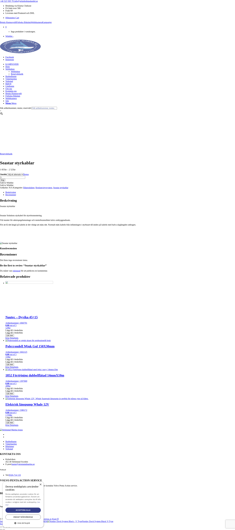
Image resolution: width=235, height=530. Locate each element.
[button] (6, 183)
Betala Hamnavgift (8, 22)
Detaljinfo (13, 338)
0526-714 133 (15, 475)
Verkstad (9, 449)
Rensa (26, 174)
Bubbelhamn (10, 441)
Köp (2, 180)
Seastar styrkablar (60, 187)
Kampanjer (47, 22)
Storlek (3, 174)
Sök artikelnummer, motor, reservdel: (16, 108)
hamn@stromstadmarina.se (23, 464)
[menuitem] (120, 64)
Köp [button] (7, 338)
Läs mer (10, 335)
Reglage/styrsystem (43, 187)
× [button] (40, 485)
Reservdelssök (6, 154)
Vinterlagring (11, 444)
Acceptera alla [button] (23, 510)
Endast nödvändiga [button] (23, 517)
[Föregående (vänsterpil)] (1, 529)
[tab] (120, 192)
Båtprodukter (28, 187)
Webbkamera (36, 22)
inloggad (16, 271)
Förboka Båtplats (23, 22)
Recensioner (10, 195)
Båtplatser (9, 446)
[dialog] (23, 504)
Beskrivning (10, 192)
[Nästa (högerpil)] (4, 529)
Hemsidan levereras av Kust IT (45, 519)
